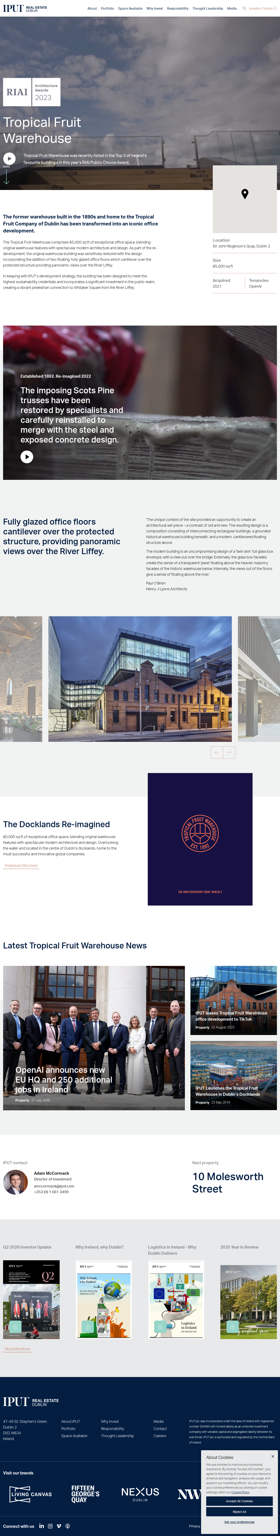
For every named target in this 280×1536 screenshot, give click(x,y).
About (92, 8)
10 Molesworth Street (228, 1182)
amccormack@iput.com (54, 1186)
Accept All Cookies (239, 1501)
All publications (17, 1348)
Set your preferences (239, 1522)
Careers (160, 1435)
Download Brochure (21, 865)
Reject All (239, 1511)
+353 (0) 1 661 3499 (51, 1191)
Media (232, 8)
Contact (160, 1428)
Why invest (155, 8)
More (6, 166)
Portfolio (107, 8)
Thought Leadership (207, 8)
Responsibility (177, 8)
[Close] (272, 1456)
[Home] (31, 1401)
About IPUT (70, 1421)
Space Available (130, 8)
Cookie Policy (240, 1492)
